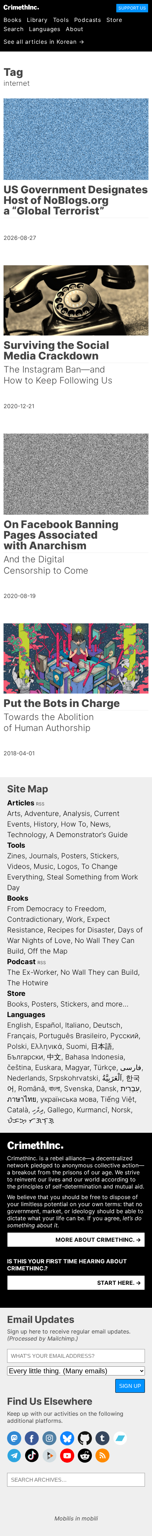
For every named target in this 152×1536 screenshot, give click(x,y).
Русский (124, 1036)
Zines (16, 856)
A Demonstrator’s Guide (88, 834)
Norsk (121, 1110)
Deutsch (107, 1025)
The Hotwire (27, 983)
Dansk (106, 1088)
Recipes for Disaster (80, 930)
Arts (14, 813)
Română (31, 1088)
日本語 (101, 1046)
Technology (26, 834)
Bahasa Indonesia (94, 1057)
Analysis (76, 813)
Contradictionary (34, 919)
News (99, 824)
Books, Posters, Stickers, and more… (68, 1004)
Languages (44, 28)
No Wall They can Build (99, 972)
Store (114, 19)
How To (73, 824)
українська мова (68, 1099)
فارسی (130, 1067)
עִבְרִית (130, 1088)
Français (21, 1036)
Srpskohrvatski (73, 1078)
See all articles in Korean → (44, 41)
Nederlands (26, 1078)
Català (17, 1110)
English (19, 1025)
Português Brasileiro (72, 1036)
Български (25, 1057)
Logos (67, 866)
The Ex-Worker (32, 972)
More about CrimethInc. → (98, 1239)
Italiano (77, 1025)
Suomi (76, 1046)
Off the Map (48, 951)
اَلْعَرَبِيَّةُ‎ (112, 1078)
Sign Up (130, 1386)
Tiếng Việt (117, 1099)
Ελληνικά (46, 1046)
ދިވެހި (37, 1110)
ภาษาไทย (21, 1099)
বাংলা (54, 1088)
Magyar (77, 1067)
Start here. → (119, 1282)
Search (14, 28)
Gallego (60, 1110)
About (74, 28)
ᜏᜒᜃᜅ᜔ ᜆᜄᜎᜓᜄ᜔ (30, 1120)
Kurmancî (92, 1110)
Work (74, 919)
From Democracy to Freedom (55, 909)
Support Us (132, 8)
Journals (43, 856)
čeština (19, 1067)
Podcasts (87, 19)
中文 (54, 1057)
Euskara (48, 1067)
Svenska (78, 1088)
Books (13, 19)
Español (48, 1025)
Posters (73, 856)
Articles (20, 803)
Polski (17, 1046)
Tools (61, 19)
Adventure (41, 813)
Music (43, 866)
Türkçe (104, 1067)
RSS (40, 803)
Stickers (103, 856)
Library (37, 19)
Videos (18, 866)
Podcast (21, 961)
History (45, 824)
